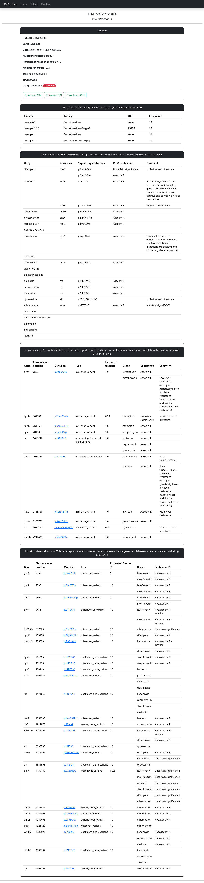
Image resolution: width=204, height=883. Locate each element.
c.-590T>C (69, 669)
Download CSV (33, 95)
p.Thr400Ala (61, 416)
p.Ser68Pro (70, 629)
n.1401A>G (60, 438)
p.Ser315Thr (61, 511)
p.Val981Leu (70, 813)
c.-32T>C (68, 746)
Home (24, 4)
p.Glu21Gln (70, 573)
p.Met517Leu (71, 752)
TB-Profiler (9, 4)
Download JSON (76, 95)
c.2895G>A (70, 819)
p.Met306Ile (61, 537)
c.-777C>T (59, 456)
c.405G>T (69, 868)
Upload (34, 4)
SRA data (45, 4)
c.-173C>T (69, 764)
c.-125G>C (69, 663)
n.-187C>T (69, 693)
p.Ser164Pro (61, 521)
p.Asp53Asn (70, 675)
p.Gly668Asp (71, 597)
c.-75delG (69, 832)
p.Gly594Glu (70, 635)
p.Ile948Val (70, 641)
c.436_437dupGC (63, 527)
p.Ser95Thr (70, 585)
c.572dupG (70, 770)
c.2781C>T (69, 807)
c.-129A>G (69, 730)
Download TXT (54, 95)
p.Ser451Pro (71, 825)
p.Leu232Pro (71, 718)
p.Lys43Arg (60, 432)
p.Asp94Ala (60, 371)
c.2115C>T (69, 609)
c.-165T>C (69, 657)
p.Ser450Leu (61, 426)
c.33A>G (68, 724)
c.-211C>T (69, 850)
